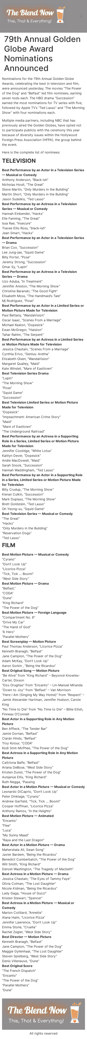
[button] (81, 16)
